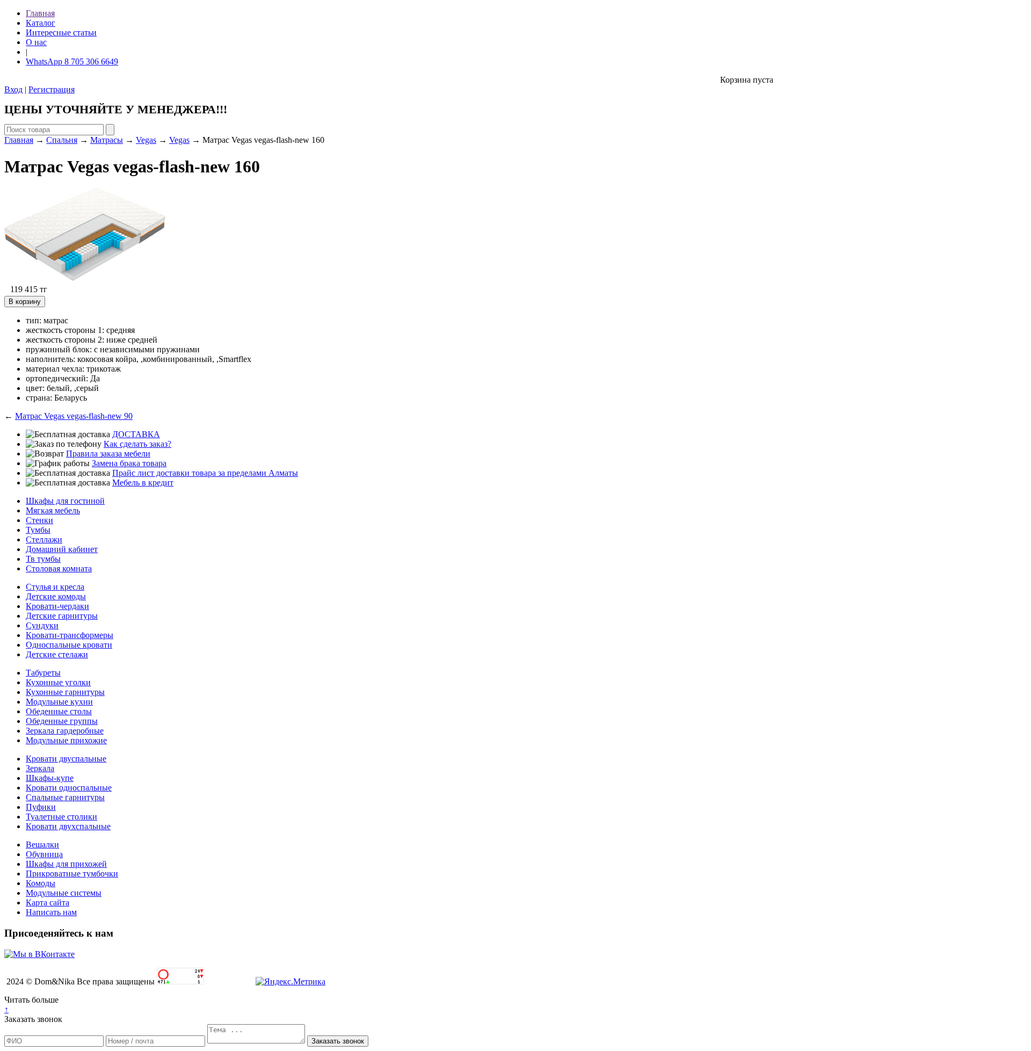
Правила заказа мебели (108, 453)
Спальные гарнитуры (65, 797)
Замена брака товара (129, 463)
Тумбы (38, 529)
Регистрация (51, 89)
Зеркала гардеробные (65, 730)
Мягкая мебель (53, 510)
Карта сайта (47, 902)
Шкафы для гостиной (65, 500)
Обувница (44, 854)
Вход (13, 89)
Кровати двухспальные (68, 826)
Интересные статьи (61, 32)
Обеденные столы (59, 711)
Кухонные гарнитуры (65, 692)
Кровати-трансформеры (69, 635)
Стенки (39, 520)
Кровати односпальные (69, 787)
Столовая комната (59, 568)
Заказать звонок (33, 1019)
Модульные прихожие (66, 740)
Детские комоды (56, 596)
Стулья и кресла (55, 586)
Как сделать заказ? (137, 443)
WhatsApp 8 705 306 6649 (72, 61)
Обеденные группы (62, 721)
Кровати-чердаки (57, 606)
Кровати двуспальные (66, 758)
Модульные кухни (59, 701)
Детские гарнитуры (62, 615)
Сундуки (42, 625)
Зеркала (40, 768)
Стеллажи (44, 539)
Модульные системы (63, 892)
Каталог (40, 22)
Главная (40, 13)
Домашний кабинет (62, 549)
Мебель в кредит (142, 482)
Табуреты (43, 672)
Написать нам (51, 912)
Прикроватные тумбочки (72, 873)
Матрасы (106, 139)
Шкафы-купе (50, 777)
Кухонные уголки (58, 682)
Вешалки (42, 844)
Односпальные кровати (69, 644)
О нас (36, 42)
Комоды (40, 883)
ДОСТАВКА (136, 434)
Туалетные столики (61, 816)
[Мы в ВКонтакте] (39, 954)
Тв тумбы (43, 558)
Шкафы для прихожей (66, 863)
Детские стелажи (57, 654)
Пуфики (41, 806)
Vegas (146, 139)
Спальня (61, 139)
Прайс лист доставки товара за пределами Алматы (205, 472)
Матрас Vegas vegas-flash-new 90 (74, 416)
